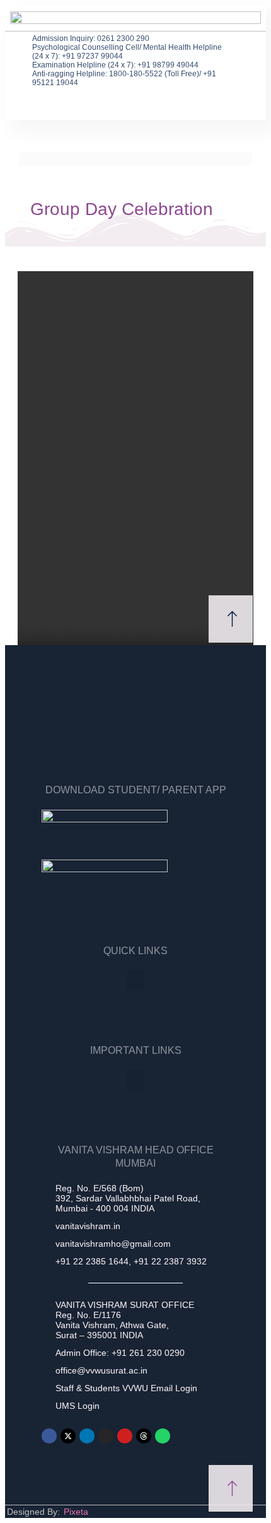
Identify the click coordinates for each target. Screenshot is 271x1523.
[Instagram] (105, 1436)
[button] (236, 46)
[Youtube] (124, 1436)
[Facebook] (49, 1436)
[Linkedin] (87, 1436)
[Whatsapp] (162, 1436)
